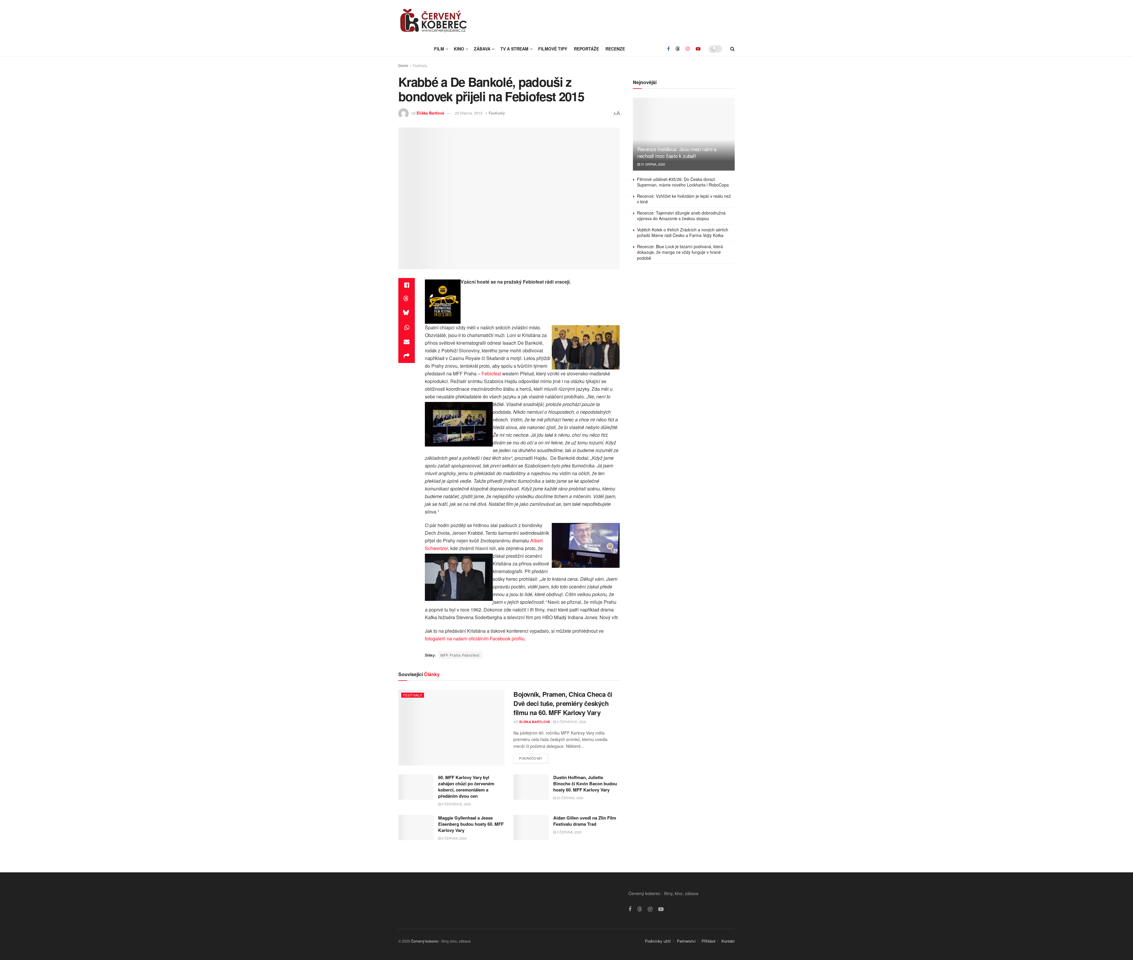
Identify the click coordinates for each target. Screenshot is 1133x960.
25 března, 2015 (468, 113)
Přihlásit (709, 941)
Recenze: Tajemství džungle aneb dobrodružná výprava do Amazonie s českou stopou (681, 216)
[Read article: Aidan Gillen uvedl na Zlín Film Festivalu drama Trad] (531, 827)
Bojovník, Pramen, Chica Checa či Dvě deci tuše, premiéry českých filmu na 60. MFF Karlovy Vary (562, 703)
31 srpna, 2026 (652, 164)
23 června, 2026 (569, 797)
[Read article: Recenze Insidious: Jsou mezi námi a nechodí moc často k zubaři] (684, 134)
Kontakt (728, 941)
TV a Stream (514, 49)
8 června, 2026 (453, 838)
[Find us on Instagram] (688, 48)
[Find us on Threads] (678, 48)
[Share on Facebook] (406, 285)
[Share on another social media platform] (406, 356)
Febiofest (491, 373)
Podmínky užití (658, 941)
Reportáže (586, 49)
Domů (403, 65)
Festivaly (420, 65)
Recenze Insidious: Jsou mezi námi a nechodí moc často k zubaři (676, 152)
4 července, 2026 (456, 804)
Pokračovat (533, 757)
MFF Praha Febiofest (460, 655)
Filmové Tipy (552, 49)
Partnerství (686, 941)
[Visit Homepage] (433, 21)
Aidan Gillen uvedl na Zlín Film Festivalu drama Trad (584, 821)
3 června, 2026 (569, 832)
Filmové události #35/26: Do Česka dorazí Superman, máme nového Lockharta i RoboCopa (683, 182)
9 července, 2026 (571, 721)
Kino (459, 49)
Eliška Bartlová (430, 113)
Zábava (482, 49)
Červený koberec (424, 940)
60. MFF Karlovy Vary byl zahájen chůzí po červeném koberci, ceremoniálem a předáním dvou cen (466, 786)
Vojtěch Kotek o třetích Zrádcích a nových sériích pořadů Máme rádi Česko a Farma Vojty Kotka (682, 232)
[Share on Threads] (406, 299)
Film (439, 49)
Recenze (615, 49)
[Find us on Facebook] (668, 48)
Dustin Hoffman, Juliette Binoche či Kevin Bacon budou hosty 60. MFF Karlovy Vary (585, 783)
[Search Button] (732, 48)
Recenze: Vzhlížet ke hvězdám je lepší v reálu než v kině (684, 199)
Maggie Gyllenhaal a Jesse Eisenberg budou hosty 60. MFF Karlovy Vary (471, 824)
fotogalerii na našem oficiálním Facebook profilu (475, 638)
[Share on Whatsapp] (406, 327)
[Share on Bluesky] (406, 313)
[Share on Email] (406, 342)
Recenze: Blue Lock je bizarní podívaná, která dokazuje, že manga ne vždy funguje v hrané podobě (680, 252)
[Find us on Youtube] (698, 48)
